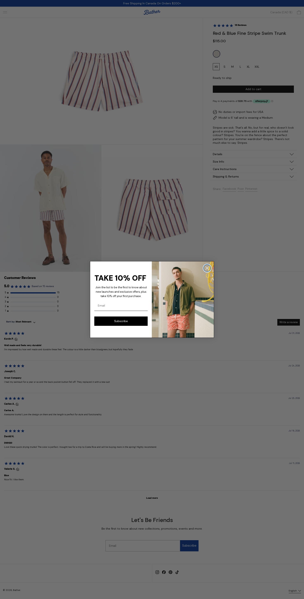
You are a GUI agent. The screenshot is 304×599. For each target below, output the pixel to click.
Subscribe (121, 321)
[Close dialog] (207, 268)
